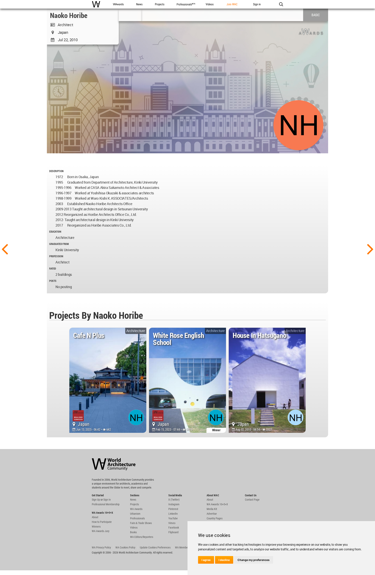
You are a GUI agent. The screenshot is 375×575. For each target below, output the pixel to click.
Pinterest (173, 509)
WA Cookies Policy (125, 547)
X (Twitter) (173, 499)
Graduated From (59, 244)
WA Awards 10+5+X (217, 504)
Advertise (212, 513)
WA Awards (136, 509)
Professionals (137, 518)
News (133, 499)
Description (56, 171)
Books (133, 532)
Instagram (173, 504)
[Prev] (4, 248)
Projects (134, 504)
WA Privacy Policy (101, 547)
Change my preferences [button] (254, 560)
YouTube (173, 518)
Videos (134, 527)
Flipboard (173, 532)
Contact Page (252, 499)
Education (55, 231)
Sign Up (96, 499)
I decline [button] (224, 560)
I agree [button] (206, 560)
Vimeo (171, 523)
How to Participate (102, 521)
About (95, 517)
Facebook (173, 527)
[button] (281, 4)
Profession (56, 256)
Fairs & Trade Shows (141, 523)
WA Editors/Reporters (141, 536)
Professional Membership (106, 504)
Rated (52, 268)
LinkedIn (173, 513)
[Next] (370, 248)
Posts (52, 281)
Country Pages (214, 518)
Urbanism (135, 513)
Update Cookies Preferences (155, 547)
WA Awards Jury (100, 531)
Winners (96, 526)
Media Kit (212, 509)
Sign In (107, 499)
